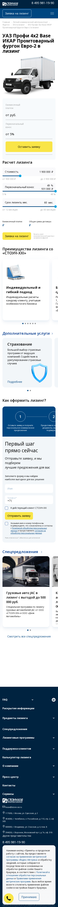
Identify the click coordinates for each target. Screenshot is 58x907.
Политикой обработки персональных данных (29, 529)
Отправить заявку (18, 515)
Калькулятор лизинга (16, 757)
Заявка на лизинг (17, 13)
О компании (10, 766)
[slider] (20, 176)
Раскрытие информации (18, 708)
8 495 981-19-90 (43, 3)
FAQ (4, 699)
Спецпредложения (20, 551)
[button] (23, 323)
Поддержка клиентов (16, 748)
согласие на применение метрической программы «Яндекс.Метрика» (26, 858)
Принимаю (29, 897)
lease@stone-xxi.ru (13, 807)
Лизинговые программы (18, 737)
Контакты (8, 785)
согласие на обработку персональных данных (28, 531)
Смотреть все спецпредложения (29, 636)
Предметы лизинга (15, 718)
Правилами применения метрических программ (23, 880)
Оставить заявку (29, 147)
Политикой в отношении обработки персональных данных (28, 875)
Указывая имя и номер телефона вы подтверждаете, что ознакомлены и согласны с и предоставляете (32, 528)
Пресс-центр (10, 777)
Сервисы (8, 794)
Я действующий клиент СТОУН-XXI (29, 508)
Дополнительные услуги (26, 333)
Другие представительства (16, 835)
